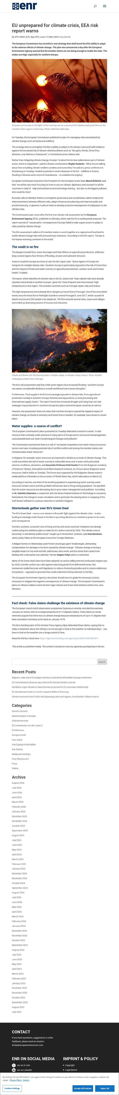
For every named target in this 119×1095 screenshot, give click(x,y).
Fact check (17, 739)
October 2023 (18, 940)
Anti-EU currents (20, 711)
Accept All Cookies (82, 1088)
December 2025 (19, 816)
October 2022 (18, 997)
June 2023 (17, 959)
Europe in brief (19, 735)
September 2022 (20, 1002)
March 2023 (18, 973)
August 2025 (18, 835)
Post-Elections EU (20, 758)
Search (102, 661)
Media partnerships (21, 754)
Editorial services (20, 720)
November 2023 (19, 935)
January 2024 (18, 925)
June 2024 (17, 902)
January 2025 (18, 868)
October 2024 (18, 883)
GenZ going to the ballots (24, 744)
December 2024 (19, 873)
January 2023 (18, 983)
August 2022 (18, 1007)
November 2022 (19, 992)
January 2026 (18, 811)
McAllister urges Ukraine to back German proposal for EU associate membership (50, 686)
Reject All (105, 1088)
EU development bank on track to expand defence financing (40, 691)
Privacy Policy (16, 1080)
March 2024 (18, 916)
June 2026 (17, 792)
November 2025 (19, 820)
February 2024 (19, 921)
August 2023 (18, 949)
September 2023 (20, 945)
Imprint (26, 1080)
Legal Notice (71, 1069)
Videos (15, 768)
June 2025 (17, 844)
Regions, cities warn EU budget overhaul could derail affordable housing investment (52, 677)
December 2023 (19, 930)
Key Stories (65, 36)
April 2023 (17, 968)
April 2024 (17, 911)
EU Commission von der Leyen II (27, 725)
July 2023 (16, 954)
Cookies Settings (12, 1088)
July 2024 (16, 897)
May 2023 (17, 964)
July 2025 (16, 840)
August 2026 (18, 782)
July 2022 (16, 1011)
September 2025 (20, 830)
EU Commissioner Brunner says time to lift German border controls (43, 682)
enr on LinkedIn (24, 1070)
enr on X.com (23, 1065)
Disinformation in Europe (24, 715)
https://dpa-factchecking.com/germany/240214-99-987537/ (69, 638)
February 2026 (19, 806)
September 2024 (20, 887)
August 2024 (18, 892)
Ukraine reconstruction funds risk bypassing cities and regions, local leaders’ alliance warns (55, 696)
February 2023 (19, 978)
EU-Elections (18, 730)
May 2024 (17, 906)
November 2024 (19, 878)
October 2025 (18, 825)
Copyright (70, 1065)
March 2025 (18, 859)
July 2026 (16, 787)
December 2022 (19, 987)
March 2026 (18, 801)
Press (14, 763)
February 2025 (19, 864)
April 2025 (17, 854)
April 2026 (17, 797)
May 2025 (17, 849)
